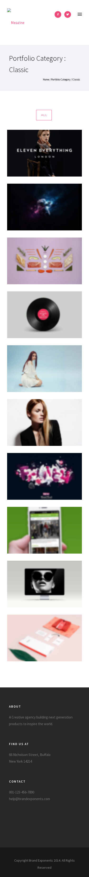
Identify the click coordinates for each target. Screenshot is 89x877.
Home (46, 79)
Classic (76, 79)
